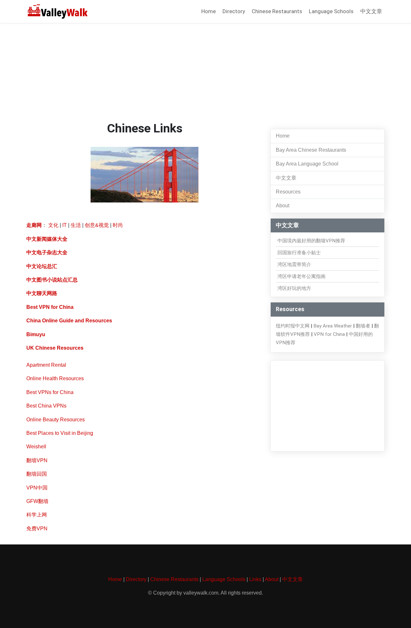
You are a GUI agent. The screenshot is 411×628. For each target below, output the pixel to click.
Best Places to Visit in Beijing (59, 433)
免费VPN (37, 528)
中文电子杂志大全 (46, 252)
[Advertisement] (205, 73)
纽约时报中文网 (293, 326)
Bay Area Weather (332, 326)
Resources (288, 191)
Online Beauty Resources (55, 419)
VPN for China (329, 334)
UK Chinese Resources (54, 348)
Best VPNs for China (50, 392)
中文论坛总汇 (41, 266)
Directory (234, 11)
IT (64, 225)
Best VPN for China (50, 307)
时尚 (118, 225)
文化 (53, 225)
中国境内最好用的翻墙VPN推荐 (311, 241)
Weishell (36, 446)
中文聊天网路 (41, 293)
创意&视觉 (97, 225)
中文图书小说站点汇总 (52, 280)
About (282, 205)
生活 (76, 225)
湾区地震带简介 (294, 264)
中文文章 (371, 11)
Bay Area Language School (307, 163)
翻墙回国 (36, 474)
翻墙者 (363, 326)
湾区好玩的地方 (294, 288)
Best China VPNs (46, 405)
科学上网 (36, 514)
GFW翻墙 (37, 501)
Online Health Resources (55, 378)
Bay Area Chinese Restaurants (311, 150)
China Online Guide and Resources (69, 320)
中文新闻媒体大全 (46, 239)
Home (208, 11)
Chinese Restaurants (277, 11)
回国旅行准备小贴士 (299, 253)
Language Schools (331, 11)
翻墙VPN (37, 460)
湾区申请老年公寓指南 (301, 276)
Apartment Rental (46, 365)
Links (255, 579)
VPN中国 (37, 487)
